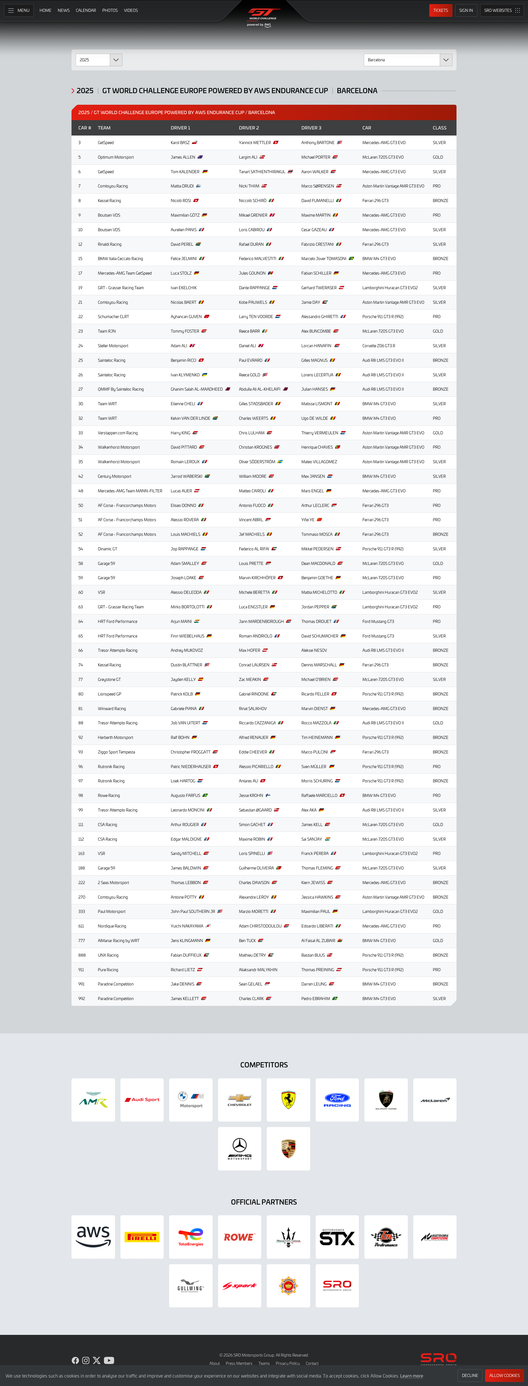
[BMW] (191, 1100)
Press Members (239, 1363)
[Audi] (142, 1100)
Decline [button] (470, 1375)
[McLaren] (435, 1100)
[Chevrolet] (240, 1100)
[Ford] (337, 1100)
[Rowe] (240, 1237)
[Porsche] (288, 1148)
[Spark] (240, 1286)
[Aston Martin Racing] (93, 1100)
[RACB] (288, 1286)
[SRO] (337, 1286)
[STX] (337, 1237)
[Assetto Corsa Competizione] (435, 1237)
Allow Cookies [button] (505, 1375)
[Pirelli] (142, 1237)
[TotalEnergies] (191, 1237)
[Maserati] (288, 1237)
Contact (312, 1363)
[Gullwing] (191, 1286)
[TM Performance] (386, 1237)
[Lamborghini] (386, 1100)
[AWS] (93, 1237)
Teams (264, 1363)
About (215, 1363)
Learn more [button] (411, 1376)
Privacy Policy (288, 1363)
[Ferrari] (288, 1100)
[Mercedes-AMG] (240, 1148)
